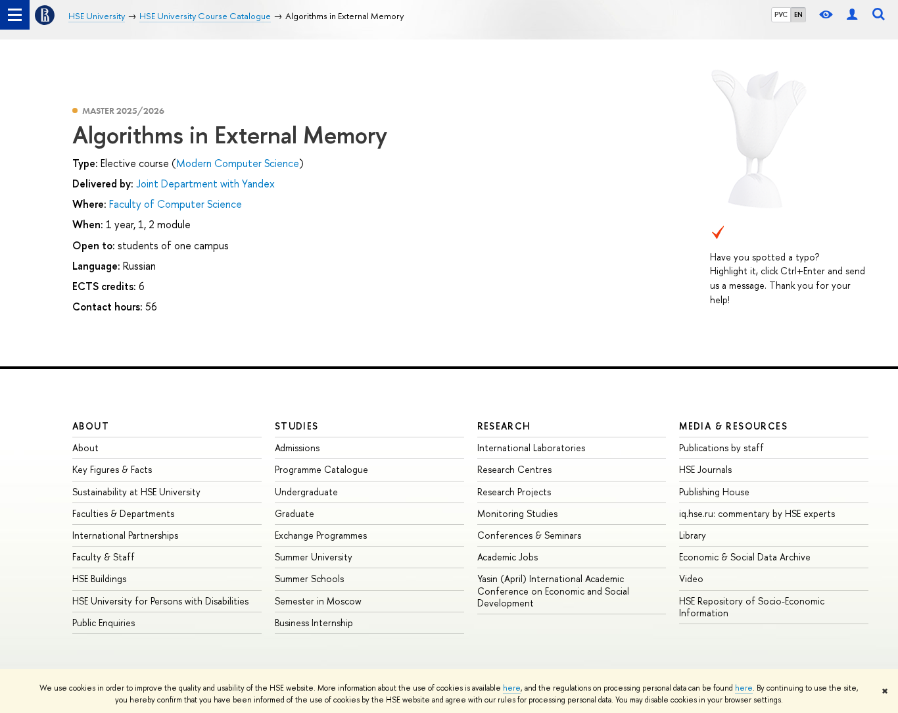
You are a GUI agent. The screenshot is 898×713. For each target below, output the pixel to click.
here (512, 688)
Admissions (297, 447)
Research (504, 426)
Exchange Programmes (321, 535)
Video (691, 578)
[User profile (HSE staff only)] (852, 15)
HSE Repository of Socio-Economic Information (751, 607)
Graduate (294, 513)
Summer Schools (309, 578)
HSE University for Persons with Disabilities (160, 601)
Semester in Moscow (318, 601)
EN (798, 14)
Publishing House (714, 491)
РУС (781, 14)
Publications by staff (721, 447)
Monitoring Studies (517, 513)
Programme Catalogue (321, 469)
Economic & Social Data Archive (745, 557)
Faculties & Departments (123, 513)
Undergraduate (306, 491)
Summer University (313, 557)
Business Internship (314, 622)
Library (692, 535)
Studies (297, 426)
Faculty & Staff (103, 557)
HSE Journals (705, 469)
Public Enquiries (103, 622)
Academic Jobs (507, 557)
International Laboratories (531, 447)
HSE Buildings (99, 578)
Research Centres (514, 469)
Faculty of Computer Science (175, 204)
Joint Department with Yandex (205, 183)
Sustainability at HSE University (136, 491)
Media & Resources (733, 426)
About (90, 426)
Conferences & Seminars (529, 535)
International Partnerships (125, 535)
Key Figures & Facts (112, 469)
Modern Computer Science (237, 163)
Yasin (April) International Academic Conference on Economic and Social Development (553, 590)
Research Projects (514, 491)
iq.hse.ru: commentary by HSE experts (757, 513)
